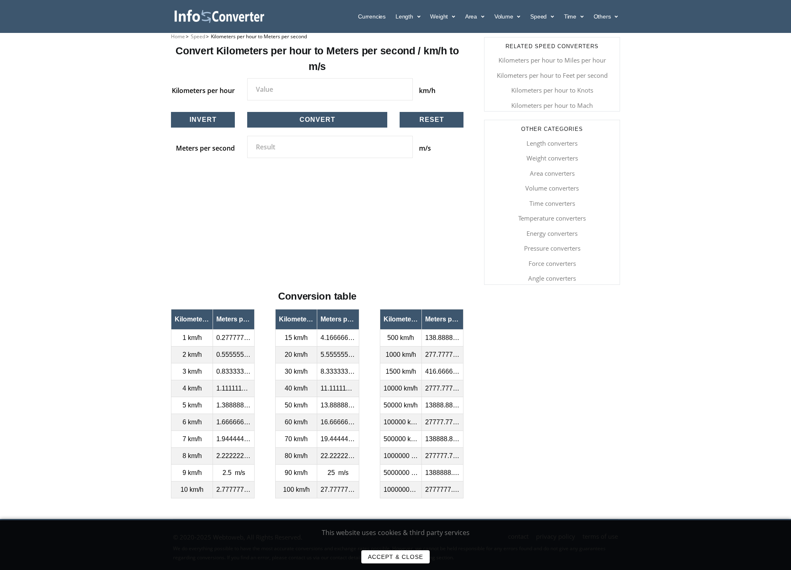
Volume (504, 16)
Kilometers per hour (203, 90)
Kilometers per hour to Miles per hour (552, 60)
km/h (427, 90)
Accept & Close (395, 557)
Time (571, 16)
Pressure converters (552, 248)
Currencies (372, 16)
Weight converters (552, 158)
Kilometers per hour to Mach (552, 105)
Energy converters (552, 233)
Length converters (552, 143)
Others (603, 16)
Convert (317, 119)
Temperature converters (552, 218)
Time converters (552, 203)
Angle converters (552, 278)
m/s (425, 148)
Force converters (552, 263)
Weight (439, 16)
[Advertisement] (317, 233)
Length (405, 16)
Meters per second (205, 148)
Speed (539, 16)
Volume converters (552, 188)
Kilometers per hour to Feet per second (552, 75)
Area (472, 16)
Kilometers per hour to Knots (552, 90)
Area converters (552, 173)
